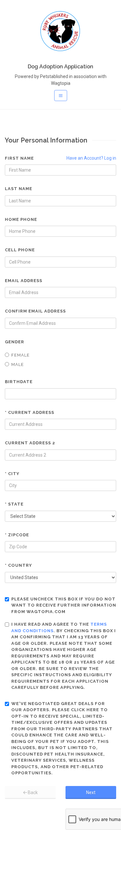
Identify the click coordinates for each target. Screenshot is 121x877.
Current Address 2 (30, 442)
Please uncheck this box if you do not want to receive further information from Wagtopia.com (63, 605)
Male (17, 364)
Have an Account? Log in (91, 158)
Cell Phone (20, 249)
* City (12, 473)
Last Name (18, 188)
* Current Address (29, 412)
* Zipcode (17, 534)
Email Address (23, 280)
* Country (18, 565)
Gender (14, 341)
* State (14, 504)
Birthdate (19, 381)
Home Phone (21, 219)
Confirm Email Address (35, 311)
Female (20, 355)
